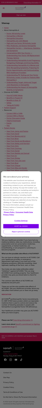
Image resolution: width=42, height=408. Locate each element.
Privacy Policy (9, 212)
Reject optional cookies (21, 232)
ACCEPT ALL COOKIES (21, 226)
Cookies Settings (21, 221)
